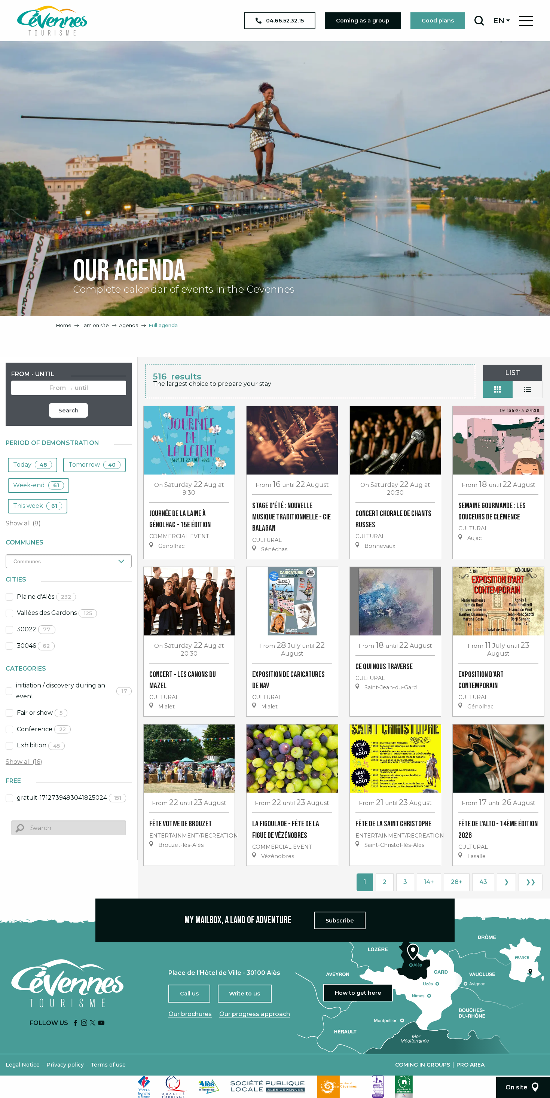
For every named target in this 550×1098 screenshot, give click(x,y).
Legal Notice (23, 1064)
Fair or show (39, 712)
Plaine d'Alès (44, 596)
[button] (479, 20)
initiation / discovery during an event (71, 691)
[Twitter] (93, 1023)
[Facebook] (75, 1023)
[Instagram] (84, 1023)
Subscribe (340, 920)
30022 (34, 629)
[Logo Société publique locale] (268, 1086)
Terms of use (108, 1064)
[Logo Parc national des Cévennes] (339, 1087)
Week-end (36, 485)
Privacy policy (65, 1064)
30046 (33, 645)
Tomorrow (92, 464)
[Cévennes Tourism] (52, 21)
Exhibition (38, 745)
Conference (41, 729)
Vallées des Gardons (54, 612)
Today (30, 464)
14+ (429, 881)
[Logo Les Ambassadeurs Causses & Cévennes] (378, 1087)
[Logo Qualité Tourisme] (174, 1087)
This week (35, 505)
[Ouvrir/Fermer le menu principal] (526, 21)
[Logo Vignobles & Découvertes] (404, 1087)
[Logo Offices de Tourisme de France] (144, 1087)
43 (483, 881)
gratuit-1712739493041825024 (69, 797)
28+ (456, 881)
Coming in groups (422, 1064)
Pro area (470, 1064)
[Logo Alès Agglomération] (208, 1086)
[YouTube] (101, 1023)
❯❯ (530, 881)
